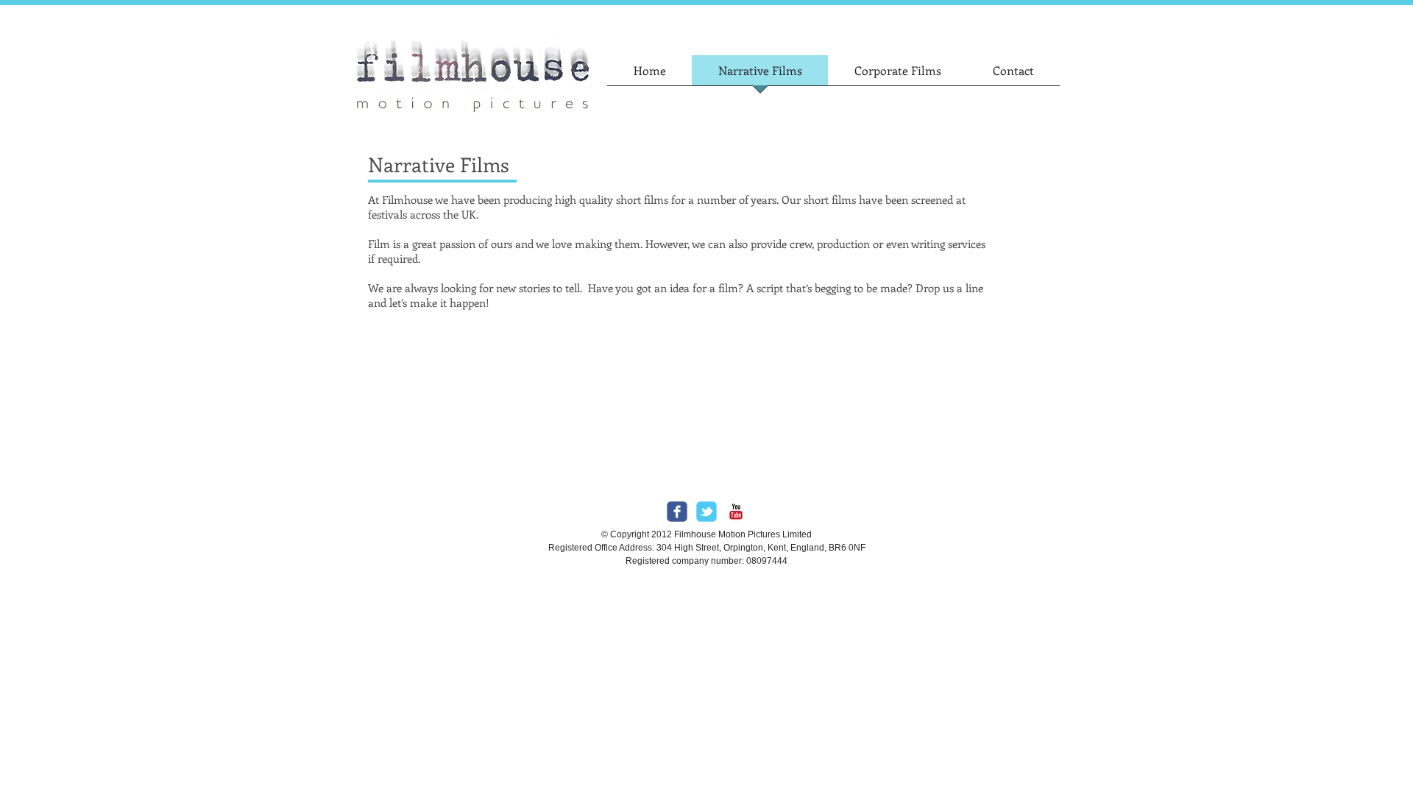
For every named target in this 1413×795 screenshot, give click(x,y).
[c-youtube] (736, 511)
